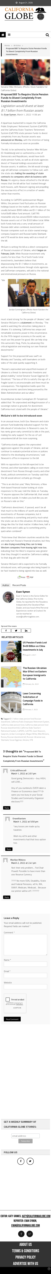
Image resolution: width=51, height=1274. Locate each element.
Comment (9, 932)
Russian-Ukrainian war (36, 737)
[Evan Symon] (8, 596)
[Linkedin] (26, 630)
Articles (17, 45)
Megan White (31, 733)
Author (5, 585)
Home (7, 45)
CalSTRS (28, 730)
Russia (4, 737)
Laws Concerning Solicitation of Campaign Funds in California (33, 699)
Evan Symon (10, 114)
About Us (25, 1244)
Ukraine (26, 740)
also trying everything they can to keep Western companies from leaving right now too (23, 545)
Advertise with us (25, 1263)
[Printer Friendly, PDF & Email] (25, 577)
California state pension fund (12, 724)
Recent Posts (19, 585)
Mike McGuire (43, 733)
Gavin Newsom (39, 730)
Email (7, 971)
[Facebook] (6, 630)
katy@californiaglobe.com (36, 1216)
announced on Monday (11, 140)
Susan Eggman (15, 740)
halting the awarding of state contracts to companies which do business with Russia (24, 177)
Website (8, 982)
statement (26, 322)
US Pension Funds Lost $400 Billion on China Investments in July (35, 646)
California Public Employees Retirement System (30, 721)
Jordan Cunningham (17, 733)
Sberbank (5, 740)
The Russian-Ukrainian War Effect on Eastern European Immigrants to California (35, 673)
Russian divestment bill (16, 737)
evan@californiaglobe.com (25, 1225)
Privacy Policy (25, 1257)
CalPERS (20, 730)
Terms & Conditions (25, 1250)
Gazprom (4, 733)
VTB (31, 740)
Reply (7, 807)
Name (7, 960)
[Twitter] (16, 630)
